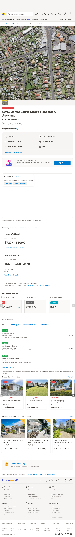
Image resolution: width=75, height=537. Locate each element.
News (25, 529)
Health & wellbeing (33, 512)
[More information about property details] (17, 129)
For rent (23, 19)
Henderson (24, 23)
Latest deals (7, 490)
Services (30, 503)
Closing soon (7, 494)
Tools (69, 19)
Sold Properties (32, 492)
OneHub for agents (33, 496)
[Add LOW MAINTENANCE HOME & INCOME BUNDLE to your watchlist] (22, 421)
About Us (12, 529)
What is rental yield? (11, 275)
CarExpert (43, 523)
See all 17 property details (13, 152)
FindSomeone (69, 523)
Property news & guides (34, 490)
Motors (53, 487)
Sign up (66, 15)
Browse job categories (10, 506)
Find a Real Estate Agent (34, 498)
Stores (6, 492)
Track (64, 163)
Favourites (59, 481)
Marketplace (8, 487)
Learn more (33, 474)
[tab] (8, 176)
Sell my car (54, 498)
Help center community (57, 517)
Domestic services (32, 508)
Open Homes (31, 494)
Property (8, 23)
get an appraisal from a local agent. (38, 285)
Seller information (56, 515)
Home (4, 23)
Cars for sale (54, 490)
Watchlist (51, 481)
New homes (34, 19)
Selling (62, 19)
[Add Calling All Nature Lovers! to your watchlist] (47, 421)
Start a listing (43, 481)
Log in (70, 15)
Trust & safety (55, 510)
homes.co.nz (21, 523)
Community (55, 503)
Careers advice (8, 508)
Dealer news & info (56, 496)
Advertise (31, 529)
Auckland (17, 23)
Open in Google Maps (20, 183)
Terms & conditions (47, 529)
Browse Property (7, 19)
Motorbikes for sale (56, 492)
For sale (17, 19)
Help (52, 506)
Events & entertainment (34, 510)
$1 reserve (7, 496)
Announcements (55, 508)
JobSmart (7, 510)
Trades (29, 506)
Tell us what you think (48, 474)
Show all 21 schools (8, 368)
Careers (19, 529)
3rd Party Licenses (56, 512)
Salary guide (7, 515)
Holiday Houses (56, 523)
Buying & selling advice (57, 494)
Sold (28, 19)
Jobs (5, 503)
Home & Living (8, 498)
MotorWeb (33, 523)
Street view (8, 183)
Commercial (43, 19)
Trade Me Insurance (7, 523)
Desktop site (4, 529)
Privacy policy (37, 529)
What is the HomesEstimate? (14, 248)
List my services (32, 515)
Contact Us (69, 529)
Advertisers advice (9, 512)
